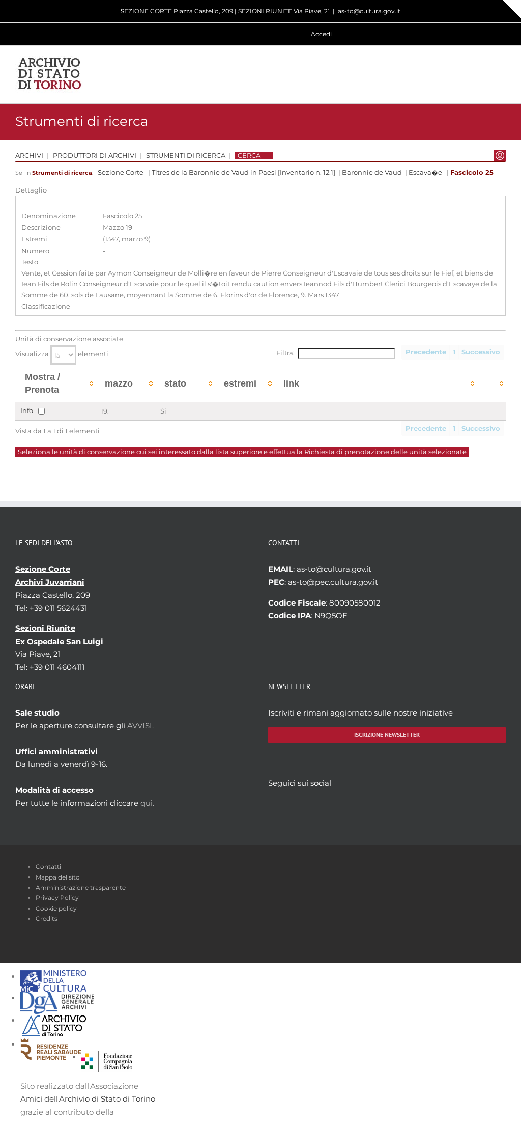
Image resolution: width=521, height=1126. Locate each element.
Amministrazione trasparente (81, 887)
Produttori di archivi (94, 155)
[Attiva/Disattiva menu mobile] (502, 74)
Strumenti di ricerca (185, 155)
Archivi (29, 155)
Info (26, 411)
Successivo (480, 352)
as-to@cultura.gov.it (369, 11)
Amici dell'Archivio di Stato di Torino (87, 1099)
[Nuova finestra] (106, 1057)
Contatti (48, 866)
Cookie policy (56, 908)
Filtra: (285, 353)
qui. (147, 803)
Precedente (426, 352)
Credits (46, 918)
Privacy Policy (57, 897)
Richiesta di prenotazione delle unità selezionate (385, 452)
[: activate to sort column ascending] (491, 383)
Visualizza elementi (61, 354)
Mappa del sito (58, 877)
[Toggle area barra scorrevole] (512, 9)
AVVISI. (140, 725)
